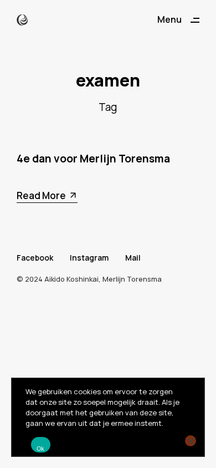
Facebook (35, 257)
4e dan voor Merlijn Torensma (93, 158)
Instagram (89, 257)
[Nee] (190, 440)
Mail (133, 257)
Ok (41, 448)
